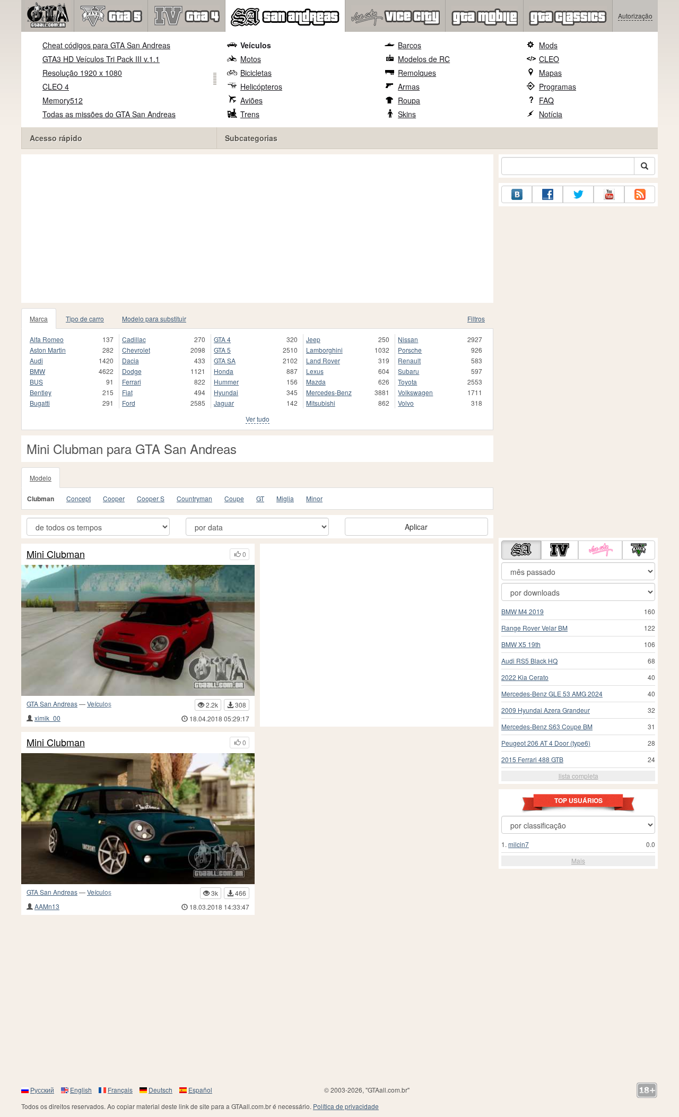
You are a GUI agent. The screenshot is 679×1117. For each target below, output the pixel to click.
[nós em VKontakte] (516, 194)
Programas (557, 86)
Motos (250, 59)
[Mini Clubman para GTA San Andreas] (138, 630)
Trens (249, 114)
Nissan (408, 339)
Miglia (285, 498)
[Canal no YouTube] (609, 194)
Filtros (476, 318)
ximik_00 (47, 717)
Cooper (114, 498)
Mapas (550, 72)
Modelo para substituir (154, 318)
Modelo (40, 477)
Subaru (408, 371)
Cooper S (150, 498)
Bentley (40, 392)
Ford (128, 402)
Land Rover (323, 360)
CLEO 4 (55, 86)
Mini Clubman (56, 554)
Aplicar (416, 526)
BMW (37, 371)
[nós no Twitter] (578, 194)
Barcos (409, 45)
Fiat (127, 392)
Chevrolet (136, 349)
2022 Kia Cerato (525, 677)
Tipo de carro (85, 318)
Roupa (409, 100)
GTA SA (225, 360)
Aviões (251, 100)
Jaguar (224, 402)
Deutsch (160, 1089)
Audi (36, 360)
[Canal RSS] (639, 194)
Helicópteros (261, 86)
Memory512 (62, 100)
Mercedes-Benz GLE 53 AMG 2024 (552, 693)
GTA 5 (222, 349)
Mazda (316, 381)
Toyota (407, 381)
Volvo (406, 402)
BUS (36, 381)
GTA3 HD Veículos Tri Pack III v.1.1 (101, 59)
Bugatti (40, 402)
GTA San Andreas (52, 703)
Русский (42, 1089)
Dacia (130, 360)
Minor (314, 498)
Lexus (315, 371)
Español (200, 1089)
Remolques (417, 72)
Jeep (313, 339)
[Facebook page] (547, 194)
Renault (409, 360)
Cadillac (134, 339)
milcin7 (518, 844)
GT (260, 498)
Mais (578, 860)
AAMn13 (46, 906)
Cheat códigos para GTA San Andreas (106, 45)
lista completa (578, 775)
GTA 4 (222, 339)
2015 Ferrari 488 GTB (532, 759)
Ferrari (131, 381)
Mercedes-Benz (329, 392)
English (81, 1089)
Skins (407, 114)
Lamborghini (324, 349)
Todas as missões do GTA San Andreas (109, 114)
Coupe (234, 498)
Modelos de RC (424, 59)
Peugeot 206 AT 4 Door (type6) (545, 742)
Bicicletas (256, 72)
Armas (409, 86)
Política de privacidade (346, 1106)
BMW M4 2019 (522, 611)
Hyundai (226, 392)
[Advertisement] (257, 228)
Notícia (550, 114)
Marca (39, 318)
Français (120, 1089)
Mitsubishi (320, 402)
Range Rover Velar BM (534, 627)
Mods (548, 45)
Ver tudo (257, 418)
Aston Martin (48, 349)
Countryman (194, 498)
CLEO (549, 59)
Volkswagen (415, 392)
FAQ (546, 100)
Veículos (255, 45)
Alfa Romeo (47, 339)
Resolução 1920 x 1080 (82, 72)
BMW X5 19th (521, 644)
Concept (78, 498)
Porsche (410, 349)
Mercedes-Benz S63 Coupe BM (547, 726)
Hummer (226, 381)
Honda (223, 371)
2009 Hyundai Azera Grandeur (545, 709)
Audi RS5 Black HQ (529, 660)
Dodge (132, 371)
